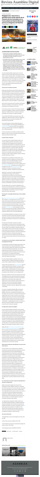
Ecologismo (20, 431)
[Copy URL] (16, 27)
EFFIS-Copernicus (9, 207)
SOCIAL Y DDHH (14, 452)
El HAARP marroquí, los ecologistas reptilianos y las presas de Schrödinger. (5, 454)
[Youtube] (25, 471)
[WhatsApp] (7, 27)
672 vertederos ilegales (6, 165)
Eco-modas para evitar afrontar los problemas (21, 455)
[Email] (10, 27)
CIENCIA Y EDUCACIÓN (6, 452)
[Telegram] (14, 27)
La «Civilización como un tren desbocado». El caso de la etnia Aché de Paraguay (13, 454)
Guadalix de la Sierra (16, 166)
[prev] (23, 10)
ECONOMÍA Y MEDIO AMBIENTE (21, 453)
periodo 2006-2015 (5, 126)
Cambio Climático (8, 431)
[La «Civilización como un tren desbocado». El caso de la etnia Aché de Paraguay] (14, 451)
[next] (24, 10)
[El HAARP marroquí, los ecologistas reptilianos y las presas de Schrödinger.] (6, 451)
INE (24, 405)
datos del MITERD (18, 264)
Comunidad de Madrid (15, 431)
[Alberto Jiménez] (5, 439)
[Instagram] (17, 471)
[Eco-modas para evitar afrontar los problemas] (22, 451)
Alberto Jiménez (6, 24)
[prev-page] (2, 457)
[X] (5, 27)
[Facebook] (3, 27)
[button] (37, 8)
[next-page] (4, 457)
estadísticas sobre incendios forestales (11, 198)
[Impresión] (12, 27)
